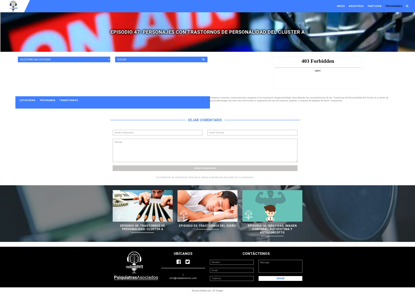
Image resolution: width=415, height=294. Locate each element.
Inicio (341, 6)
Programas (393, 6)
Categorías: (27, 100)
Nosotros (356, 6)
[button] (407, 6)
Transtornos (68, 100)
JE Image (217, 290)
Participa (375, 6)
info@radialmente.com (183, 278)
